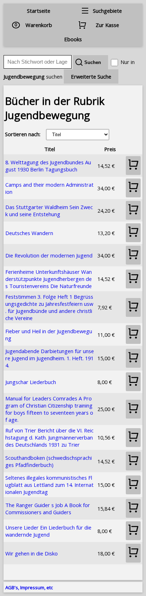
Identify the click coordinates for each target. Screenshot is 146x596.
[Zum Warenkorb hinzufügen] (133, 165)
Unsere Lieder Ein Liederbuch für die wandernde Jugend (48, 531)
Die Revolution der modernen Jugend (48, 255)
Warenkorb (39, 24)
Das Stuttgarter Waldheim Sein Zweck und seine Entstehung (49, 210)
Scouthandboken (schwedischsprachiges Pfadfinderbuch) (48, 461)
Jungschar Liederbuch (30, 381)
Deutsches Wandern (29, 232)
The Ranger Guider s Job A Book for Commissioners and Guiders (47, 508)
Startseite (38, 10)
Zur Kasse (107, 24)
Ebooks (73, 39)
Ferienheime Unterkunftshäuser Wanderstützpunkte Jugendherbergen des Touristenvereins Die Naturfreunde (48, 278)
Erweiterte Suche (91, 76)
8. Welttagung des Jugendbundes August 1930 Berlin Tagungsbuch (48, 166)
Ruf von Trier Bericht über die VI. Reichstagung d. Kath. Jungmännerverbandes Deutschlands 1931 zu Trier (49, 437)
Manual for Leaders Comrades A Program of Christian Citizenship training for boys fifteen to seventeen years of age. (49, 409)
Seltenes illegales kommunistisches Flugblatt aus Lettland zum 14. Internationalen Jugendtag (49, 484)
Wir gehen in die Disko (31, 553)
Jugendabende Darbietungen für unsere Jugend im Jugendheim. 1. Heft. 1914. (49, 358)
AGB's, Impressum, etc (29, 587)
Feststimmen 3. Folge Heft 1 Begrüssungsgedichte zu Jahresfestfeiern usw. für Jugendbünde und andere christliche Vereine (49, 307)
